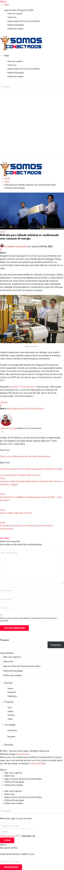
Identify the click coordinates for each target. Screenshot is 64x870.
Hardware (11, 692)
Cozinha (10, 715)
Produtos (9, 702)
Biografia (11, 736)
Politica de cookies (15, 28)
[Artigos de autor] (6, 425)
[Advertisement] (32, 126)
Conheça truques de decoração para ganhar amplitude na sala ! (31, 469)
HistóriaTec (12, 730)
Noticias (8, 683)
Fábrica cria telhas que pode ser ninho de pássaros (25, 456)
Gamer (10, 688)
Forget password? (9, 836)
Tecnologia (9, 724)
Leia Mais (41, 763)
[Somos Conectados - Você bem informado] (21, 49)
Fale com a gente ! (15, 13)
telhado (4, 402)
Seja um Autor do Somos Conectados (23, 21)
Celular (10, 711)
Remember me (28, 836)
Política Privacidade (15, 25)
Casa (2, 232)
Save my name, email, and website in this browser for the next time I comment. (28, 619)
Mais (6, 4)
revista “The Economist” (23, 386)
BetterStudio (23, 754)
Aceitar (33, 763)
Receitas (8, 744)
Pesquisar (4, 640)
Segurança (12, 696)
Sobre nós (11, 17)
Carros (10, 719)
